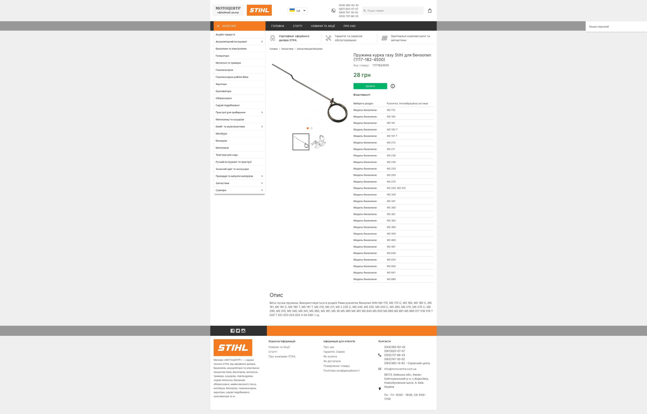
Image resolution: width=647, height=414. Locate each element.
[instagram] (243, 331)
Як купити (330, 356)
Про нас (329, 347)
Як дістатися (332, 361)
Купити (370, 86)
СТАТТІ (297, 26)
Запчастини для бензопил (309, 49)
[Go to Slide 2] (311, 128)
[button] (309, 93)
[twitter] (238, 331)
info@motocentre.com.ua (400, 369)
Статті (273, 351)
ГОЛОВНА (277, 26)
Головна (274, 49)
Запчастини (287, 49)
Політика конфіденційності (341, 370)
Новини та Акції (279, 347)
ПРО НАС (350, 26)
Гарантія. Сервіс (334, 351)
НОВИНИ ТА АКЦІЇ (323, 26)
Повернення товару (337, 365)
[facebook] (232, 331)
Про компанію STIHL (282, 356)
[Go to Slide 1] (308, 128)
